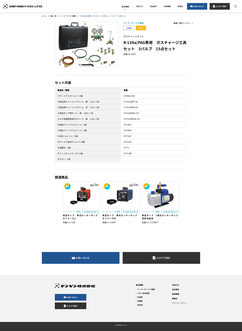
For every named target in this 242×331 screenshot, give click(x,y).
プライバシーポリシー (179, 303)
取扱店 (174, 298)
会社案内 (175, 289)
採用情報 (175, 294)
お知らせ (175, 285)
